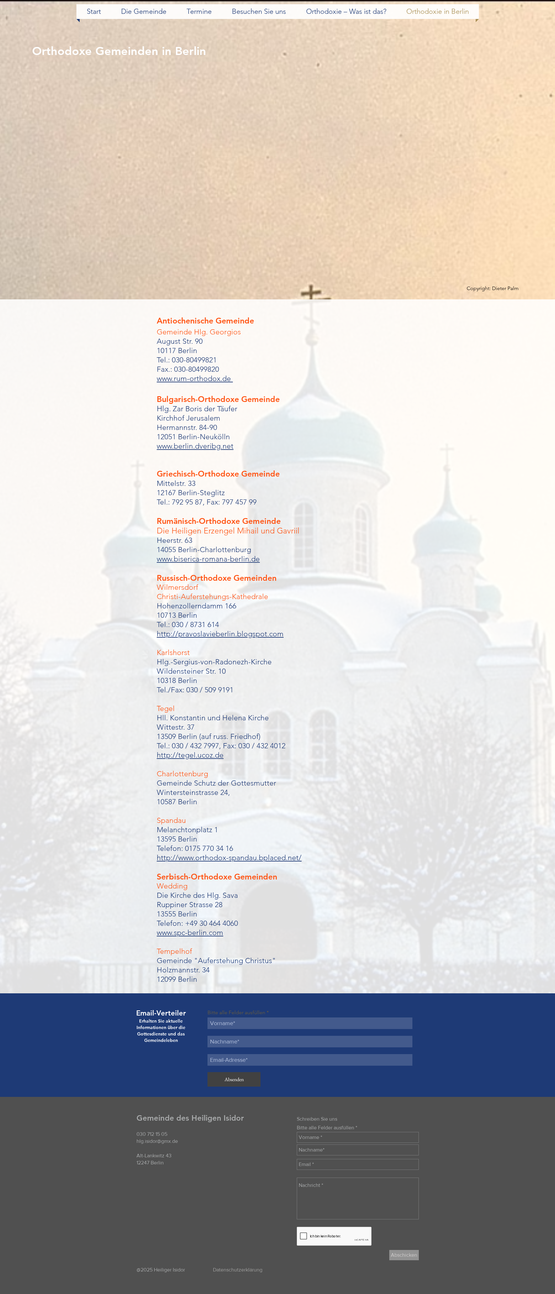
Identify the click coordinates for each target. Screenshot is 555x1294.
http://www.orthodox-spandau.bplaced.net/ (229, 857)
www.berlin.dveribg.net (195, 446)
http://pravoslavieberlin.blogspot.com (220, 634)
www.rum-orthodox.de (195, 378)
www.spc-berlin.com (190, 932)
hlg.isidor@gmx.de (157, 1141)
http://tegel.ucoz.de (190, 755)
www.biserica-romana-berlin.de (208, 559)
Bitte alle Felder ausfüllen (236, 1012)
